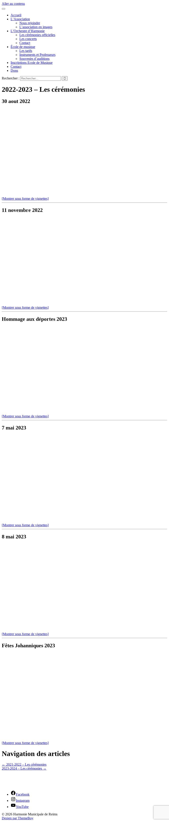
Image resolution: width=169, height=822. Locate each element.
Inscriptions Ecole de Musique (32, 62)
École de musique (23, 47)
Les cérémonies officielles (37, 35)
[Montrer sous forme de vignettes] (25, 198)
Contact (24, 43)
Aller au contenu (13, 4)
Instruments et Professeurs (37, 55)
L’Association (20, 19)
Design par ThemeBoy (17, 818)
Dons (14, 70)
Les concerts (28, 39)
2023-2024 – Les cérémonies (24, 768)
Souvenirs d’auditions (34, 59)
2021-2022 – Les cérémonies (24, 764)
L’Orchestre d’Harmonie (28, 31)
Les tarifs (25, 51)
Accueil (16, 15)
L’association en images (35, 27)
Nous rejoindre (29, 23)
